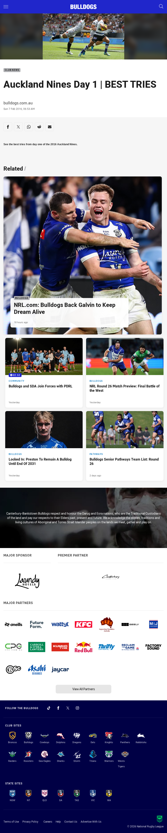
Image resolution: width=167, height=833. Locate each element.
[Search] (161, 6)
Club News (12, 70)
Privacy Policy (30, 821)
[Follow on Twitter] (68, 708)
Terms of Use (11, 821)
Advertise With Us (91, 821)
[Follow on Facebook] (58, 708)
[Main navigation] (5, 6)
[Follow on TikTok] (48, 708)
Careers (47, 821)
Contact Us (70, 821)
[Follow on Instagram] (77, 708)
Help (58, 821)
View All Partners (83, 689)
